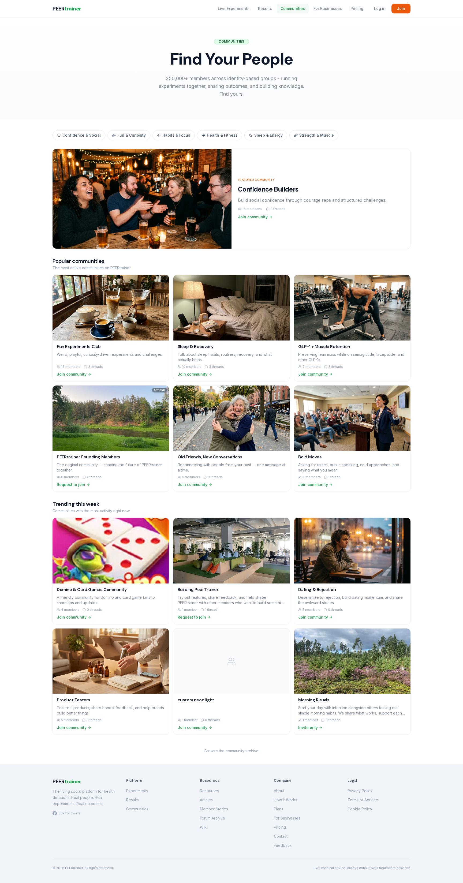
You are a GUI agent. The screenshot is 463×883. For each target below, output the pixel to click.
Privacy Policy (360, 790)
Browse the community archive (231, 751)
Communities (293, 8)
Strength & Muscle (316, 135)
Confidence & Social (81, 135)
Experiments (137, 790)
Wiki (203, 827)
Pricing (356, 8)
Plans (278, 809)
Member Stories (214, 809)
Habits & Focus (176, 135)
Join (401, 8)
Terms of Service (363, 800)
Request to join (71, 484)
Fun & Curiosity (131, 135)
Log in (380, 8)
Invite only (308, 727)
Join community (253, 217)
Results (265, 8)
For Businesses (327, 8)
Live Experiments (233, 8)
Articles (206, 800)
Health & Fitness (222, 135)
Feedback (283, 845)
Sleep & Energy (268, 135)
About (279, 790)
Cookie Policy (360, 809)
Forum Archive (212, 818)
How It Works (285, 800)
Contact (280, 836)
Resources (209, 790)
